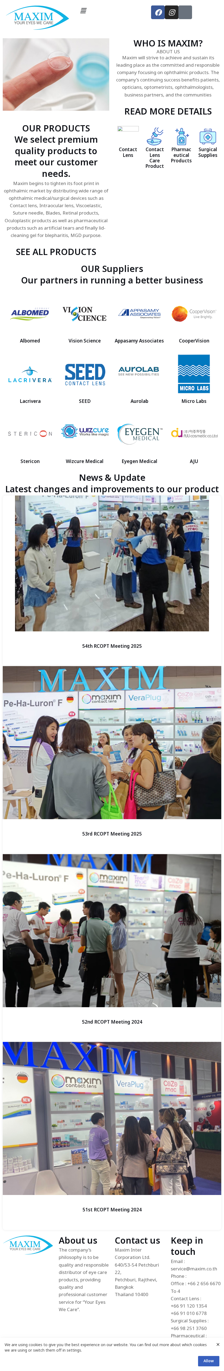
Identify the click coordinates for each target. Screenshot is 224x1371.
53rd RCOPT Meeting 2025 (112, 834)
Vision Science (85, 341)
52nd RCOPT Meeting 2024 (112, 1022)
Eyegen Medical (139, 461)
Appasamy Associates (139, 341)
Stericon (30, 461)
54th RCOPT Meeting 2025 (112, 646)
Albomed (30, 341)
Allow (209, 1361)
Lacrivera (30, 401)
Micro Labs (194, 401)
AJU (194, 461)
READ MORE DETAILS (168, 111)
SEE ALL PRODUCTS (56, 252)
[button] (112, 10)
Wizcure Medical (85, 461)
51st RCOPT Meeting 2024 (112, 1210)
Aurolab (139, 401)
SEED (85, 401)
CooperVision (194, 341)
